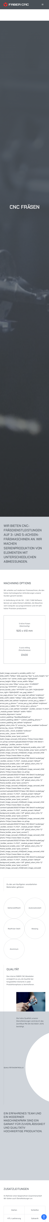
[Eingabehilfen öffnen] (44, 1217)
